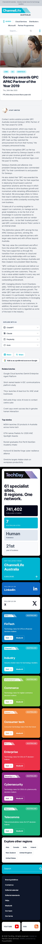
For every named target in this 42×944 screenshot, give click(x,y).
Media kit (19, 638)
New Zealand (11, 853)
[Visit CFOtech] (14, 616)
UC (13, 72)
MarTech (21, 72)
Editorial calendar (12, 890)
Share (9, 355)
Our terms (9, 916)
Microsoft (12, 25)
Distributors (33, 22)
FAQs (7, 900)
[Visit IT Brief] (14, 744)
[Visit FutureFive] (14, 712)
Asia (7, 847)
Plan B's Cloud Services (10, 938)
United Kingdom (25, 853)
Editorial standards (12, 895)
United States (11, 858)
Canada (16, 847)
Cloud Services (21, 22)
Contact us (9, 885)
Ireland (33, 847)
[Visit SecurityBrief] (14, 776)
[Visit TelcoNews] (14, 809)
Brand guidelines (11, 880)
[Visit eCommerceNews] (14, 680)
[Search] (30, 30)
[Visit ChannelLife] (14, 648)
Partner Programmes (26, 25)
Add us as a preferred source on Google (22, 361)
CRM (6, 72)
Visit (7, 638)
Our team (8, 911)
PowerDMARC (7, 941)
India (25, 847)
